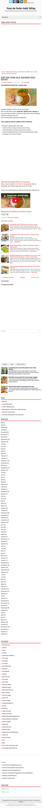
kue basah (5, 679)
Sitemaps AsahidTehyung (9, 775)
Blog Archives (21, 364)
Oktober (3, 437)
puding (4, 705)
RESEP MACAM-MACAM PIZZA (11, 716)
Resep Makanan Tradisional (10, 719)
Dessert (4, 653)
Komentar (6, 792)
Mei (2, 422)
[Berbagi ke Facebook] (7, 214)
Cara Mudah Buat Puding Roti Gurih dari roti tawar (23, 224)
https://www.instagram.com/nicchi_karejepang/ (16, 184)
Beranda (22, 277)
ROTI (3, 740)
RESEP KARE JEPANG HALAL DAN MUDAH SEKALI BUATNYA (18, 78)
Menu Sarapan (6, 692)
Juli (2, 444)
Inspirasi (4, 674)
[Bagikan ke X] (6, 214)
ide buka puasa (6, 666)
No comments (25, 82)
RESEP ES (5, 708)
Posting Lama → (35, 277)
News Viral (5, 698)
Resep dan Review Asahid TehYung (21, 8)
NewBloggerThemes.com (30, 805)
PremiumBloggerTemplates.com (13, 805)
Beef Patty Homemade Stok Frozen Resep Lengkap (22, 377)
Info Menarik (5, 671)
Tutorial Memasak (7, 404)
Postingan (6, 789)
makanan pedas (6, 684)
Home (3, 72)
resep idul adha (6, 711)
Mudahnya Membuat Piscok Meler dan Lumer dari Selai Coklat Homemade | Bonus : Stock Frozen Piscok (25, 256)
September (4, 439)
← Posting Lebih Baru (8, 277)
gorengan (5, 661)
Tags (12, 364)
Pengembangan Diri (7, 703)
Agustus (3, 441)
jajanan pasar (6, 676)
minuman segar (6, 695)
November (4, 434)
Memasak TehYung (11, 72)
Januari (3, 430)
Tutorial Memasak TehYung (9, 748)
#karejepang (5, 211)
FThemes (15, 804)
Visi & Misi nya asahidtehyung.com (12, 765)
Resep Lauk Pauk (7, 713)
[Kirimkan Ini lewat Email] (2, 214)
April (2, 425)
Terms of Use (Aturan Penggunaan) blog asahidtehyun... (18, 773)
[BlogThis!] (4, 214)
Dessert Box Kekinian (8, 655)
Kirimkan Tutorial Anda (8, 412)
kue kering (5, 682)
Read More (17, 242)
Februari (3, 427)
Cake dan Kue (6, 645)
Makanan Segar (6, 687)
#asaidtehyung (14, 211)
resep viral (5, 735)
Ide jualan (5, 668)
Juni (2, 446)
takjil (3, 742)
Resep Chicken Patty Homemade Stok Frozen (21, 386)
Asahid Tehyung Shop (8, 406)
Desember (4, 432)
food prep (5, 658)
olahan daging (6, 700)
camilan (4, 647)
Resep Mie (5, 724)
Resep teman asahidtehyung (10, 732)
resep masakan (6, 721)
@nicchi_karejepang (23, 182)
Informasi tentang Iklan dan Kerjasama (13, 414)
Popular (5, 364)
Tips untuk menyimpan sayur (10, 745)
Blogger (21, 802)
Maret (2, 453)
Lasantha (31, 804)
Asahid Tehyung (7, 82)
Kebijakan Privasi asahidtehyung (11, 770)
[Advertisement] (21, 55)
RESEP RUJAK (6, 729)
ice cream (5, 663)
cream (4, 650)
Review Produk (6, 737)
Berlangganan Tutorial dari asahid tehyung (14, 409)
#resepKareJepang (25, 211)
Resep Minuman (6, 727)
